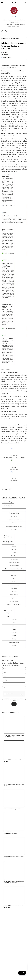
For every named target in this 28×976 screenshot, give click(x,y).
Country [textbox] (4, 683)
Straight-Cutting (14, 22)
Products (10, 20)
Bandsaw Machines (20, 20)
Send (14, 704)
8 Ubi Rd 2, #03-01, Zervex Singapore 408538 (14, 457)
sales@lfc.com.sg (7, 57)
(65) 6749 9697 (14, 480)
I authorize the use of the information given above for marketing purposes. (15, 700)
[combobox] (14, 683)
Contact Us (22, 972)
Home (4, 20)
